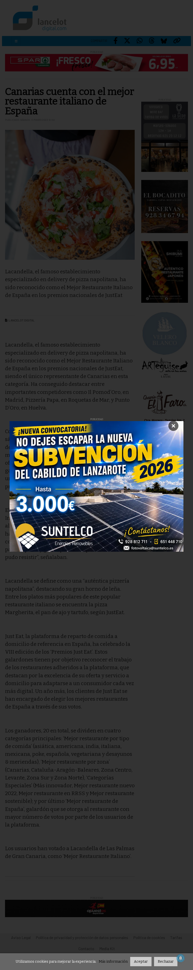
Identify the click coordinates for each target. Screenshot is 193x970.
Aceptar (141, 961)
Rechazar (166, 961)
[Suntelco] (96, 486)
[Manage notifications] (181, 958)
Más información (113, 961)
